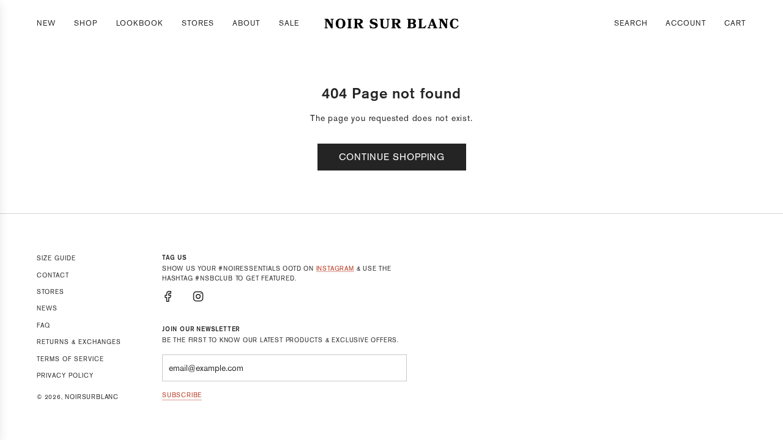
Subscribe (182, 395)
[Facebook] (168, 296)
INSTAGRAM (335, 268)
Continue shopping (392, 157)
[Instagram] (198, 296)
